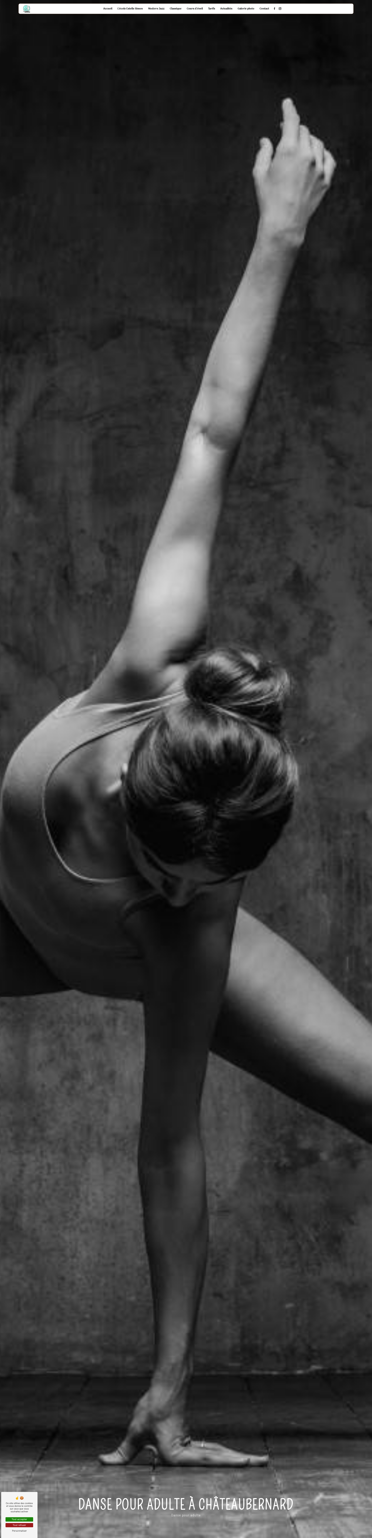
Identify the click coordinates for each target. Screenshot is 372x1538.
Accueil (107, 9)
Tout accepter (19, 1519)
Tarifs (211, 9)
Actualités (226, 9)
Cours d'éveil (195, 9)
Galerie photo (246, 9)
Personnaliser (19, 1530)
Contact (264, 9)
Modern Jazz (156, 9)
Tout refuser (19, 1525)
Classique (175, 9)
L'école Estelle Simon (130, 9)
